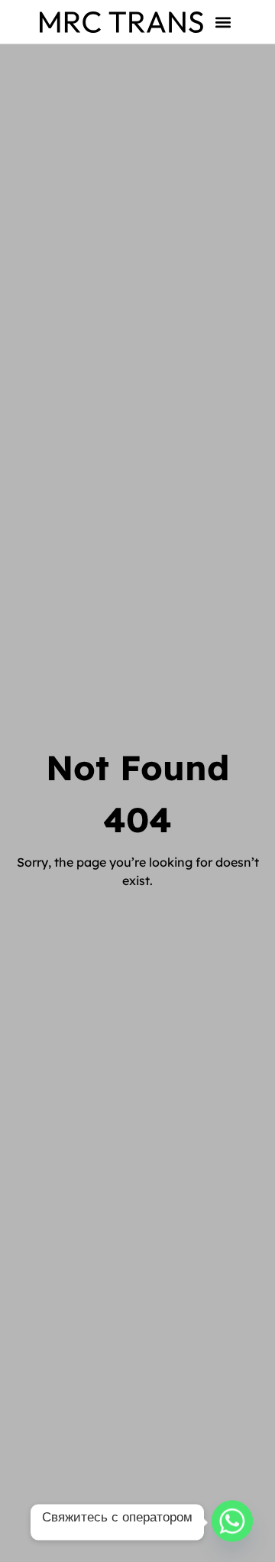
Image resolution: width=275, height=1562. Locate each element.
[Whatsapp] (232, 1522)
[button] (223, 21)
